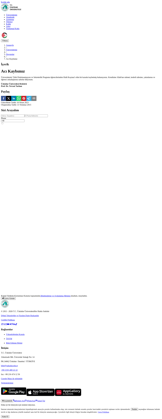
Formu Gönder (9, 298)
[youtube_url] (8, 324)
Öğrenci (9, 22)
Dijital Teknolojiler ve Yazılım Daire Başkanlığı (20, 316)
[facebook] (3, 98)
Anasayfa (10, 45)
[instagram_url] (6, 324)
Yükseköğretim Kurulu (15, 334)
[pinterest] (23, 98)
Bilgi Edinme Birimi (14, 343)
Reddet (134, 409)
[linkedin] (13, 98)
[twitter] (8, 98)
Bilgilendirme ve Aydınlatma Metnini (55, 296)
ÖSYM (9, 339)
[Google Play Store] (13, 395)
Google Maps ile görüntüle (11, 379)
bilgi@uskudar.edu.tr (9, 366)
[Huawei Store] (68, 395)
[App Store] (40, 395)
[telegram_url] (10, 324)
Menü (6, 41)
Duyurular (10, 54)
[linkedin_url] (14, 324)
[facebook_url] (2, 324)
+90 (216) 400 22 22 (9, 370)
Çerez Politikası (103, 412)
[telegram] (28, 98)
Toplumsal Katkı (12, 29)
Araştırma (10, 19)
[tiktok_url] (16, 324)
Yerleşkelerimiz (7, 383)
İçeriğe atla (5, 2)
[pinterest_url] (12, 324)
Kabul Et (5, 417)
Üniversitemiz (11, 15)
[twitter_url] (4, 324)
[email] (33, 98)
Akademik (10, 17)
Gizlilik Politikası (8, 320)
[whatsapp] (18, 98)
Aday (8, 26)
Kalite (8, 24)
